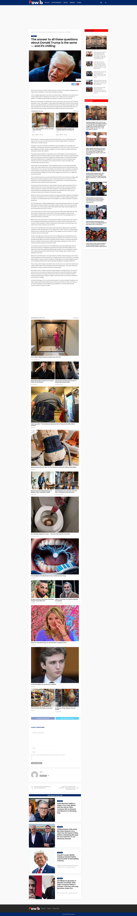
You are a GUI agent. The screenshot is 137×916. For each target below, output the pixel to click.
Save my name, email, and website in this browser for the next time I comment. (48, 754)
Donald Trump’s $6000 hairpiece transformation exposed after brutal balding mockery (67, 858)
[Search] (106, 2)
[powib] (36, 2)
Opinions (72, 2)
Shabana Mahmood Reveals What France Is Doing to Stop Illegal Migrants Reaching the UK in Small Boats (100, 82)
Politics (47, 2)
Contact (49, 908)
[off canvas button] (101, 2)
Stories (79, 2)
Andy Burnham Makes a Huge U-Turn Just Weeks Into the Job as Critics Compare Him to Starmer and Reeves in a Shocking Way (66, 808)
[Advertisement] (43, 16)
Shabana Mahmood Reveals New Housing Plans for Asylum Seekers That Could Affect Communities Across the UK (100, 74)
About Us (43, 908)
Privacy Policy (55, 908)
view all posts (43, 775)
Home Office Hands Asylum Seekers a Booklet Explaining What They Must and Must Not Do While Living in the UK (100, 90)
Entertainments (56, 2)
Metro (66, 2)
